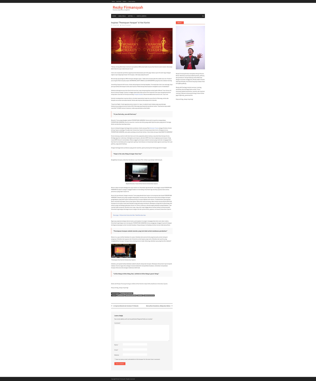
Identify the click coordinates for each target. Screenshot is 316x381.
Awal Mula (118, 1)
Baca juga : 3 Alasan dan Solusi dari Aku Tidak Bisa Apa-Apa (129, 215)
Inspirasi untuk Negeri (126, 293)
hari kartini (121, 295)
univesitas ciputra (149, 295)
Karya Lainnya (132, 1)
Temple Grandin (138, 94)
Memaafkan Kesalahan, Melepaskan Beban (158, 306)
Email (116, 350)
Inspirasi (140, 295)
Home (113, 1)
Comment (117, 323)
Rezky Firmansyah (128, 7)
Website (116, 355)
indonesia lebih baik (131, 295)
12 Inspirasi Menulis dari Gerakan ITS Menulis (125, 306)
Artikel (124, 1)
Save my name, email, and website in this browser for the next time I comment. (138, 359)
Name (116, 345)
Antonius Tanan (153, 128)
